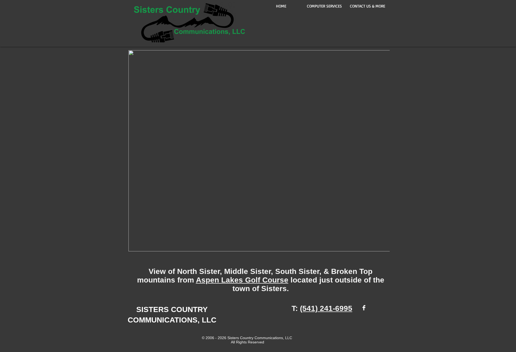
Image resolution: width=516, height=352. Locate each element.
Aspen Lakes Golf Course (242, 280)
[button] (367, 6)
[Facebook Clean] (364, 307)
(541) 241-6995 (326, 308)
